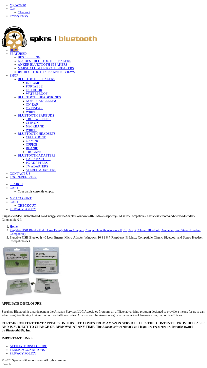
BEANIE (32, 148)
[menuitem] (107, 5)
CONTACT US (20, 173)
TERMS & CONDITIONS (27, 349)
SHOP (14, 75)
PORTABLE (34, 86)
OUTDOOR (34, 90)
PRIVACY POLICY (23, 353)
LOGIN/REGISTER (23, 177)
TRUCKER (33, 152)
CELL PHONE (36, 137)
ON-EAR (32, 104)
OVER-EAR (34, 108)
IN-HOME (33, 82)
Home (14, 226)
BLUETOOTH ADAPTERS (37, 155)
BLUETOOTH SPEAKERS (36, 79)
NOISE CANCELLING (42, 101)
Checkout (24, 12)
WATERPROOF (37, 93)
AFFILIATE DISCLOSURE (28, 346)
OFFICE (31, 144)
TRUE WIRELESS (38, 119)
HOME (14, 50)
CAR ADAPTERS (38, 159)
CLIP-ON (32, 122)
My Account (18, 5)
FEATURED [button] (18, 53)
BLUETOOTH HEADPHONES (39, 97)
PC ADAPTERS (37, 162)
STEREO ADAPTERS (41, 170)
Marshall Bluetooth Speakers (46, 68)
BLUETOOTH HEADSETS (37, 133)
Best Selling (29, 57)
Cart (12, 8)
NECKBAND (35, 126)
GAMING (32, 141)
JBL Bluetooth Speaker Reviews (46, 72)
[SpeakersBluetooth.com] (103, 33)
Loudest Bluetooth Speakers (44, 61)
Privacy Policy (19, 16)
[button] (16, 184)
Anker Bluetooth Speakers (43, 64)
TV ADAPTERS (37, 166)
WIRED (31, 112)
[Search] (20, 364)
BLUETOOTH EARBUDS (36, 115)
